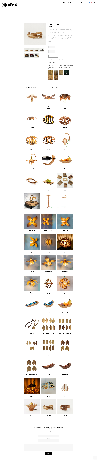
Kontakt (69, 2)
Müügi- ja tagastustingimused (52, 427)
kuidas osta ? (83, 2)
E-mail (48, 438)
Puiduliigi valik (50, 45)
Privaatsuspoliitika (60, 427)
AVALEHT (65, 2)
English (91, 2)
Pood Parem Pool (76, 2)
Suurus (49, 49)
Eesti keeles (89, 2)
